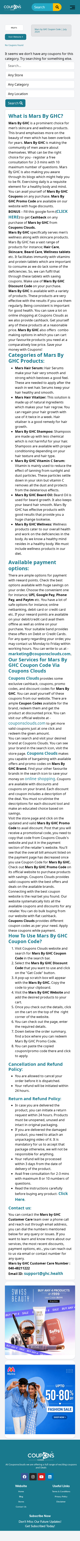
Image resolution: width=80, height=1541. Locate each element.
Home (21, 1492)
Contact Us (21, 1507)
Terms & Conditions (61, 1492)
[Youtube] (41, 1476)
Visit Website (15, 36)
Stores (21, 1502)
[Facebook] (24, 1476)
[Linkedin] (50, 1476)
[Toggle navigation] (72, 7)
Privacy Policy (61, 1497)
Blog (21, 1497)
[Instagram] (33, 1476)
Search (13, 103)
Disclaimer (61, 1502)
